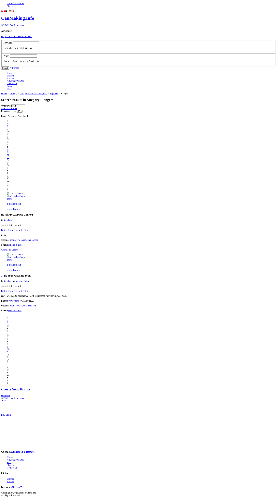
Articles (10, 78)
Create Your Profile (15, 3)
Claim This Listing (9, 249)
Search (5, 68)
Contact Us (12, 83)
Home (10, 73)
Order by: (6, 106)
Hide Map (5, 395)
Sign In (10, 6)
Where (6, 56)
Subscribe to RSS (9, 108)
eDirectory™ (16, 487)
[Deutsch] (10, 11)
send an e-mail (14, 245)
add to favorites (14, 209)
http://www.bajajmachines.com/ (24, 240)
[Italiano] (13, 11)
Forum (10, 86)
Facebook (29, 451)
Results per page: (9, 111)
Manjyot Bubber (22, 281)
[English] (2, 11)
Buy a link (6, 415)
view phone (14, 301)
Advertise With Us (15, 81)
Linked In (17, 451)
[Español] (5, 11)
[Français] (7, 11)
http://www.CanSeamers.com (23, 305)
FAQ (9, 88)
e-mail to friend (14, 204)
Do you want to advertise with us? (16, 36)
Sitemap (10, 465)
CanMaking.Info (17, 18)
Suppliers (54, 93)
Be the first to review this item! (15, 230)
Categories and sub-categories (33, 93)
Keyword (7, 42)
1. (2, 275)
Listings (10, 75)
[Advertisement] (15, 432)
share (9, 199)
